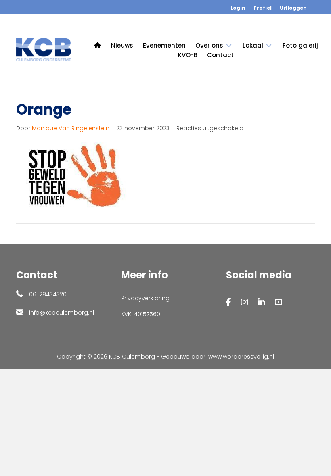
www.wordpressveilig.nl (241, 357)
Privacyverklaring (145, 298)
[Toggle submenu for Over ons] (229, 45)
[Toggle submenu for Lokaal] (269, 45)
